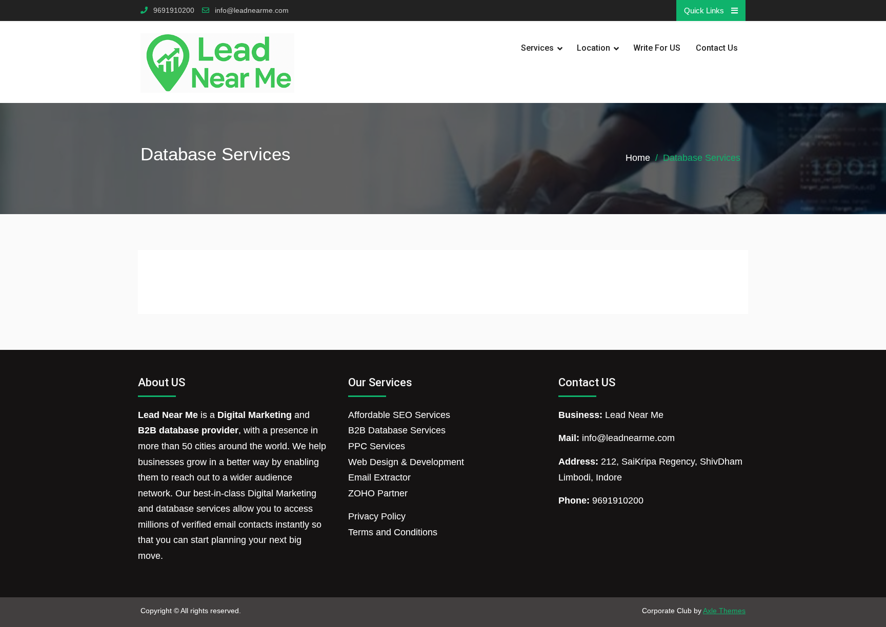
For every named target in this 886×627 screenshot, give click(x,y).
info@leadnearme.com (252, 10)
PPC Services (376, 446)
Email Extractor (379, 477)
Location (593, 48)
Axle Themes (724, 611)
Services (537, 48)
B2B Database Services (397, 430)
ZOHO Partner (378, 493)
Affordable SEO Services (399, 415)
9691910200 (173, 10)
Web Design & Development (406, 462)
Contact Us (717, 48)
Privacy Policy (377, 516)
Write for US (656, 48)
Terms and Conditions (392, 532)
